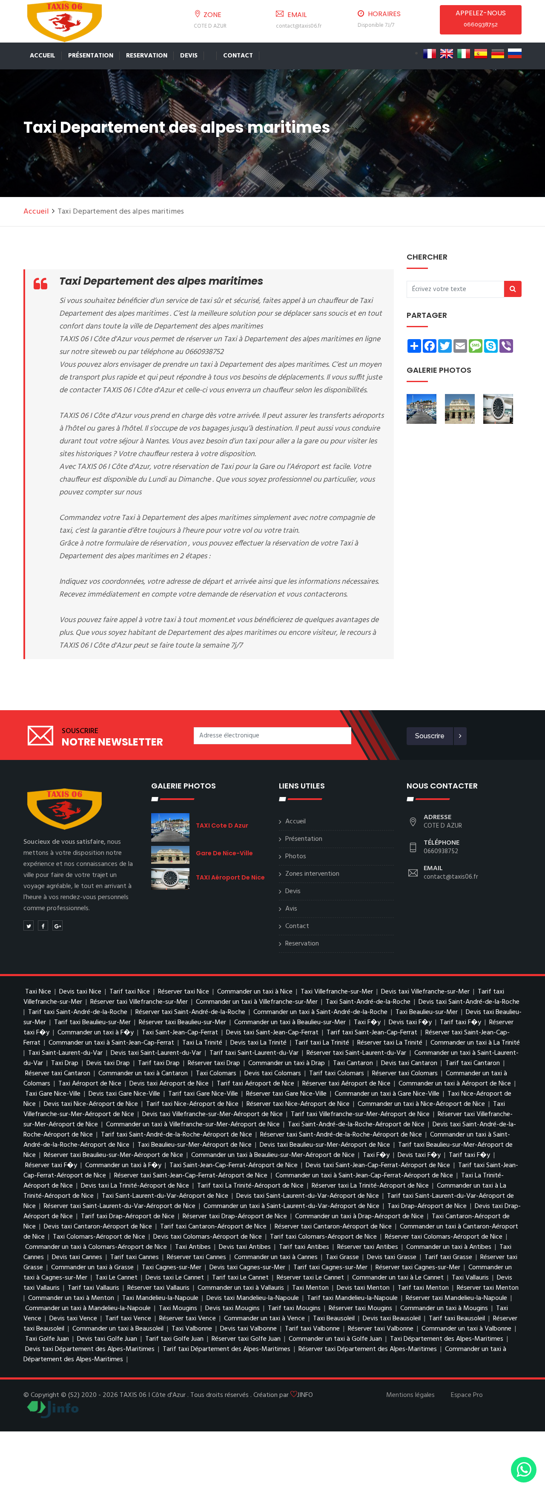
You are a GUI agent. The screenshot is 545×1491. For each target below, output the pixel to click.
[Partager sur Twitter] (28, 925)
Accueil (42, 56)
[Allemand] (498, 53)
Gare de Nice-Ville (224, 853)
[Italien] (463, 53)
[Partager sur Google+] (57, 925)
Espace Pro (467, 1395)
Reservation (146, 56)
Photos (295, 856)
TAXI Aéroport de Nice (230, 877)
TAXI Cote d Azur (222, 825)
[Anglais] (446, 53)
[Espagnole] (481, 53)
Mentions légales (410, 1395)
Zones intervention (312, 874)
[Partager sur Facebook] (43, 925)
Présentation (90, 56)
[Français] (429, 53)
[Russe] (515, 53)
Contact (238, 56)
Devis (189, 56)
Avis (291, 908)
